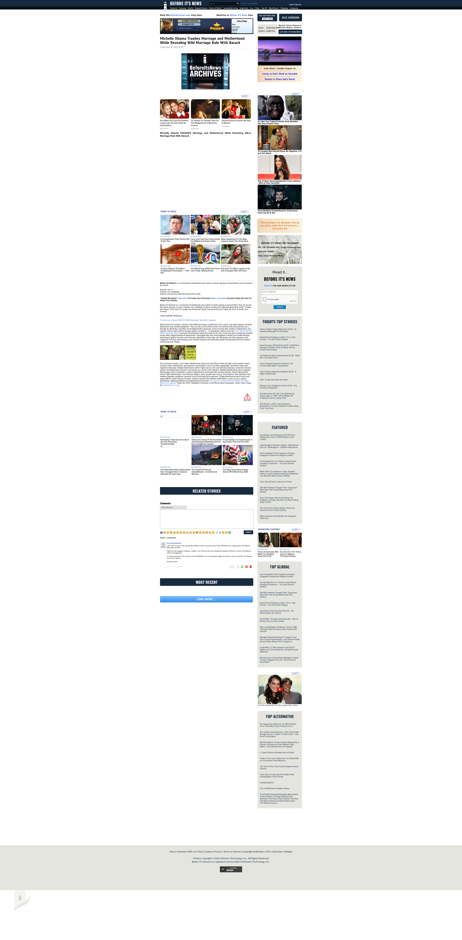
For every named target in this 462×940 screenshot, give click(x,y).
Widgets (288, 851)
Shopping (284, 8)
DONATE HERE (267, 19)
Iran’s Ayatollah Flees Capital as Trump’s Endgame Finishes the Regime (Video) (277, 454)
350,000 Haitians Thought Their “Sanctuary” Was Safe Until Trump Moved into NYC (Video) (278, 490)
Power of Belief (215, 8)
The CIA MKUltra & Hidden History (274, 788)
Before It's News (186, 3)
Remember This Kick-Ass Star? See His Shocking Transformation (174, 442)
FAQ (200, 851)
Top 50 (264, 8)
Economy (182, 8)
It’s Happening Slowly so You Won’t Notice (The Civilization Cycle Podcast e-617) (278, 725)
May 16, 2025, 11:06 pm (175, 566)
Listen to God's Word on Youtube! (279, 73)
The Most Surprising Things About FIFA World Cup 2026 (235, 471)
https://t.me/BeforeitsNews (270, 256)
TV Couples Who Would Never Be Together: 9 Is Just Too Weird (280, 152)
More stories (194, 30)
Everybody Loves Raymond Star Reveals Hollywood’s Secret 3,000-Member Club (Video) (277, 437)
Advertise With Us (186, 851)
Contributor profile (183, 30)
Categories (294, 8)
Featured (173, 8)
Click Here (182, 298)
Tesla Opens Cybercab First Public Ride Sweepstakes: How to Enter (277, 776)
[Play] (280, 51)
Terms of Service (232, 851)
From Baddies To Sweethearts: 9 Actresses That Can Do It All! (237, 441)
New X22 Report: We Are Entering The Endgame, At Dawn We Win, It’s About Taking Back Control (279, 500)
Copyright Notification (254, 851)
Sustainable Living (230, 8)
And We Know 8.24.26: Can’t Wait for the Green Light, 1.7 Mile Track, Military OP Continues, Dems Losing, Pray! (277, 396)
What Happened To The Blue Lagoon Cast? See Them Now (234, 240)
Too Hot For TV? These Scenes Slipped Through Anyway (290, 554)
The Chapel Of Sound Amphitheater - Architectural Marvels (204, 472)
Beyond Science (201, 8)
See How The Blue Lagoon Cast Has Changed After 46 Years (235, 270)
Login (291, 4)
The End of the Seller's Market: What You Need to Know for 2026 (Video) (277, 509)
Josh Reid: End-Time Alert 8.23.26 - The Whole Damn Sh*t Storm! (277, 612)
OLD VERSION (290, 17)
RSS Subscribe (274, 851)
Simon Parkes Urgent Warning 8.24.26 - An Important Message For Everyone (278, 330)
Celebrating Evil (267, 783)
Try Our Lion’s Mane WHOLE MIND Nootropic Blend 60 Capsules (188, 320)
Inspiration (244, 8)
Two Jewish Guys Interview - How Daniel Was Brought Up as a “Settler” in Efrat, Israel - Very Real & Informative (279, 734)
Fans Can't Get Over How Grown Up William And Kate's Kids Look (205, 241)
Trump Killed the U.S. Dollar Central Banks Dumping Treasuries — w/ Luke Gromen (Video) (278, 463)
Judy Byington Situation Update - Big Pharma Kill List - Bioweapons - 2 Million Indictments (279, 446)
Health (190, 8)
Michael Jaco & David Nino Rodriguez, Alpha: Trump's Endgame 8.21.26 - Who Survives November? (279, 660)
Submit (280, 307)
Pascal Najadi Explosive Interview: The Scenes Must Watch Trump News (276, 365)
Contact (208, 851)
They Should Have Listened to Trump (276, 482)
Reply (232, 567)
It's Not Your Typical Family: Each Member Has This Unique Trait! (278, 122)
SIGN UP (268, 285)
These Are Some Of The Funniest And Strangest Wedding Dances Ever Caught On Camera (207, 442)
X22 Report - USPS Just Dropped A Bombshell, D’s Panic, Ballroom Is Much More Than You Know (279, 406)
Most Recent (274, 8)
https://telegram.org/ (291, 247)
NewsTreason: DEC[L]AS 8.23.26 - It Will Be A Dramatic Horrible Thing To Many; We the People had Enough (279, 347)
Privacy (218, 851)
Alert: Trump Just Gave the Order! (274, 380)
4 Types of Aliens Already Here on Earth (277, 752)
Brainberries (165, 236)
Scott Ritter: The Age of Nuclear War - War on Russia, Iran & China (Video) (279, 620)
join (172, 290)
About (173, 851)
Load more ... (206, 621)
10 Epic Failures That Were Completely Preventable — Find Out (174, 271)
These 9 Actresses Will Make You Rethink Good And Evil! (268, 554)
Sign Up (298, 4)
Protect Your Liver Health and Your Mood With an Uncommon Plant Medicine (279, 759)
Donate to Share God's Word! (280, 79)
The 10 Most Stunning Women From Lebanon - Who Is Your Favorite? (279, 182)
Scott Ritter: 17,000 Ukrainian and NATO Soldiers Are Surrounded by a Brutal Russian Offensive (279, 649)
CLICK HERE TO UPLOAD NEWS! (290, 32)
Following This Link (171, 385)
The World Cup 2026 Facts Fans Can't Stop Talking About (205, 270)
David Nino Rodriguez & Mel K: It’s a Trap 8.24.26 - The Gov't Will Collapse (277, 338)
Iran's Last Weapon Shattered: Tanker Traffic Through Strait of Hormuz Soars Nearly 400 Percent (278, 629)
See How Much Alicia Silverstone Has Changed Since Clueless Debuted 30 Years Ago (175, 472)
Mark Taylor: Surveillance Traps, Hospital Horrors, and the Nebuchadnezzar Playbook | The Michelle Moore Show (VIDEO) (279, 473)
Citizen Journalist (218, 298)
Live (251, 8)
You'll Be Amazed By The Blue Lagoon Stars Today (278, 705)
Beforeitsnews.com (180, 15)
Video (257, 8)
